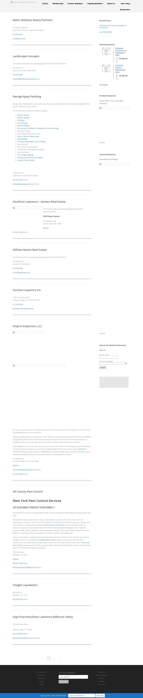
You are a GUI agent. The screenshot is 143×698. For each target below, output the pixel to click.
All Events (103, 84)
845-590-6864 (18, 634)
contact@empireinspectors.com (24, 470)
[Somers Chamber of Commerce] (23, 2)
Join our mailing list (67, 673)
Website (46, 228)
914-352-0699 (18, 474)
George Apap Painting (27, 96)
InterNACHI (82, 449)
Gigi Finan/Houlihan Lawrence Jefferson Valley (43, 617)
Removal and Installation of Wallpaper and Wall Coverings (38, 128)
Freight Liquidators (25, 585)
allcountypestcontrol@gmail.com (24, 567)
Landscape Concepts (26, 56)
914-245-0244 (18, 304)
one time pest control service (54, 525)
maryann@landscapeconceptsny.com (26, 79)
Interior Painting (23, 115)
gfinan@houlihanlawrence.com (24, 638)
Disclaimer (41, 678)
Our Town (101, 684)
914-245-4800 (18, 75)
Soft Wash (21, 120)
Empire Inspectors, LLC (27, 326)
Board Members (101, 675)
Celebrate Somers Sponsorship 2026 (120, 68)
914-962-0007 (18, 34)
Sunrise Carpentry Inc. (27, 290)
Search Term (104, 355)
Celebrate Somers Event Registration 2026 (120, 51)
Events (101, 678)
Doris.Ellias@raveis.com (21, 272)
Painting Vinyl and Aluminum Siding (29, 158)
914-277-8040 (18, 232)
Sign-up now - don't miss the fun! (53, 695)
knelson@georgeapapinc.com (23, 184)
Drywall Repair (22, 139)
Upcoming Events (105, 32)
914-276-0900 (18, 268)
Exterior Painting (23, 118)
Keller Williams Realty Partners (33, 20)
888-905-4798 (18, 563)
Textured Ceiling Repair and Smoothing (31, 142)
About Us (101, 672)
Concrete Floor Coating (25, 160)
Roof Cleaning (22, 123)
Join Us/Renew (41, 672)
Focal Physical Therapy (108, 159)
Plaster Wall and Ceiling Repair (28, 136)
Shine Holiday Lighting (25, 155)
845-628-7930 (18, 599)
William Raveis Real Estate (30, 249)
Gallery (101, 681)
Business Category (106, 361)
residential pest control (47, 540)
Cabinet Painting (23, 126)
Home (41, 684)
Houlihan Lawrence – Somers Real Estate (39, 201)
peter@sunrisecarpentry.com (23, 309)
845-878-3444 (18, 180)
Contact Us (41, 675)
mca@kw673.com (19, 39)
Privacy (41, 681)
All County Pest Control (28, 491)
